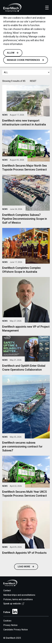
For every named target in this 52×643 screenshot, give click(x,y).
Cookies (7, 620)
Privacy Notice (10, 625)
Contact (7, 590)
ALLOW (10, 52)
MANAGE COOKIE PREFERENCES (23, 60)
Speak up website (12, 603)
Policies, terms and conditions (18, 599)
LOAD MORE (24, 566)
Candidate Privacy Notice (15, 629)
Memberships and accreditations (19, 595)
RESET (33, 81)
